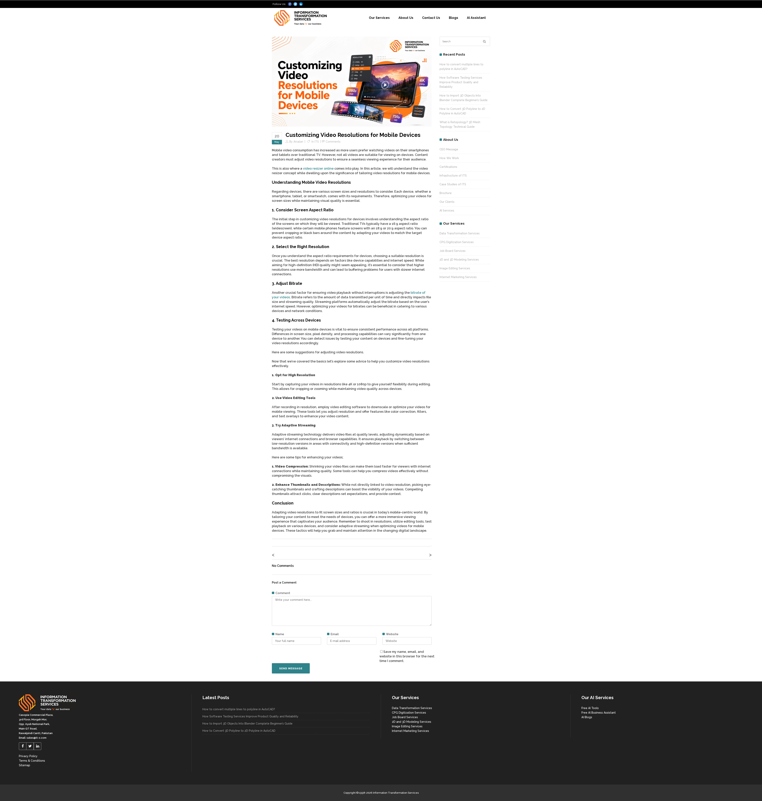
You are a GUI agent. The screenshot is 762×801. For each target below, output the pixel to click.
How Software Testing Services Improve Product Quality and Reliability (461, 82)
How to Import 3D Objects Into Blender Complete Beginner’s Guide (247, 723)
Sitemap (24, 765)
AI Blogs (586, 717)
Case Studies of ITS (453, 184)
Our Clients (447, 201)
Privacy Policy (28, 756)
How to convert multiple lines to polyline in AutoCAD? (238, 709)
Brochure (446, 193)
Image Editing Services (455, 268)
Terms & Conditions (32, 760)
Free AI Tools (590, 708)
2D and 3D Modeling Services (459, 259)
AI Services (447, 210)
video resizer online (318, 168)
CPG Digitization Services (457, 242)
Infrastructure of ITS (453, 175)
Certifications (448, 166)
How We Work (449, 158)
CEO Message (449, 149)
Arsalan (298, 141)
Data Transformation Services (460, 233)
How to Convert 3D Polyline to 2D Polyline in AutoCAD (238, 730)
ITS (317, 141)
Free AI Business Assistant (598, 712)
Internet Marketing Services (458, 277)
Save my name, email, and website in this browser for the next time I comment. (406, 656)
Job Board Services (453, 250)
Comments (333, 141)
